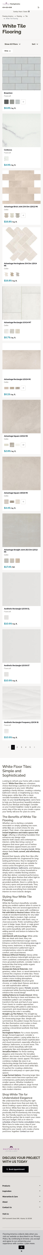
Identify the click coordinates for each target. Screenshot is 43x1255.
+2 (23, 102)
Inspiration (6, 1191)
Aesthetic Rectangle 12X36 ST (17, 665)
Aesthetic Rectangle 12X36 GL (17, 609)
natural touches (9, 976)
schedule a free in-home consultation (18, 1122)
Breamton (8, 93)
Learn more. (29, 1243)
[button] (10, 51)
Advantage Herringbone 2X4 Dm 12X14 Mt (20, 264)
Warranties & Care (10, 1197)
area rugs (34, 943)
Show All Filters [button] (11, 44)
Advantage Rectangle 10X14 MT (17, 322)
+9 (23, 388)
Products (6, 1186)
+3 (23, 215)
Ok (21, 1247)
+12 (23, 445)
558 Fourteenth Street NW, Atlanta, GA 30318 (17, 1218)
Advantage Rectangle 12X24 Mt (17, 379)
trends (31, 849)
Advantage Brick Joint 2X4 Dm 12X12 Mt (21, 207)
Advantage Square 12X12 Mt (16, 436)
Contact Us (7, 1207)
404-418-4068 (7, 7)
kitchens (14, 868)
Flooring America (7, 16)
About (5, 1202)
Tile (26, 16)
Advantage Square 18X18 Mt (16, 493)
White (6, 51)
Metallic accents (31, 988)
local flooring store (22, 800)
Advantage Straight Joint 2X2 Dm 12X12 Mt (21, 551)
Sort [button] (33, 44)
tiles (9, 828)
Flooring (19, 16)
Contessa (8, 150)
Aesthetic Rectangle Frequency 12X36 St (21, 722)
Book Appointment (17, 1169)
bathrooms (23, 868)
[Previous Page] (9, 747)
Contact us (24, 1131)
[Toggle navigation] (39, 7)
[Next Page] (34, 747)
